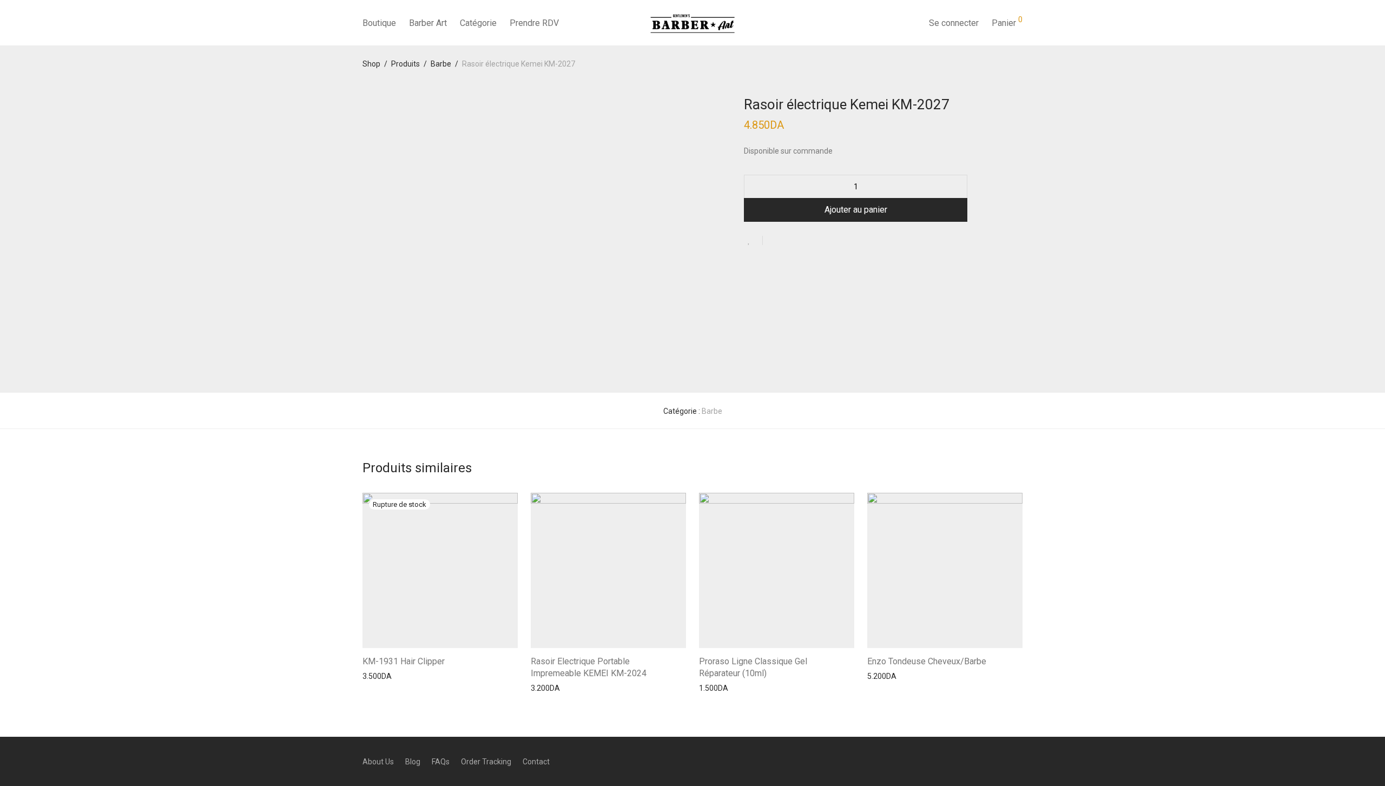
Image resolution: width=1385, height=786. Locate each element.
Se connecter (954, 23)
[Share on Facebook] (775, 241)
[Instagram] (1001, 761)
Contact (536, 761)
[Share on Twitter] (790, 241)
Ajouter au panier (856, 209)
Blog (412, 761)
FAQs (441, 761)
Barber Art (428, 23)
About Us (378, 761)
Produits (405, 64)
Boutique (379, 23)
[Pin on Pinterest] (806, 241)
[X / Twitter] (1019, 761)
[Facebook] (983, 761)
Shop (371, 64)
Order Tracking (486, 761)
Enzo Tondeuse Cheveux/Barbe (926, 661)
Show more (377, 675)
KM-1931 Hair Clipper (403, 661)
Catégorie (478, 23)
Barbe (441, 64)
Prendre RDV (534, 23)
